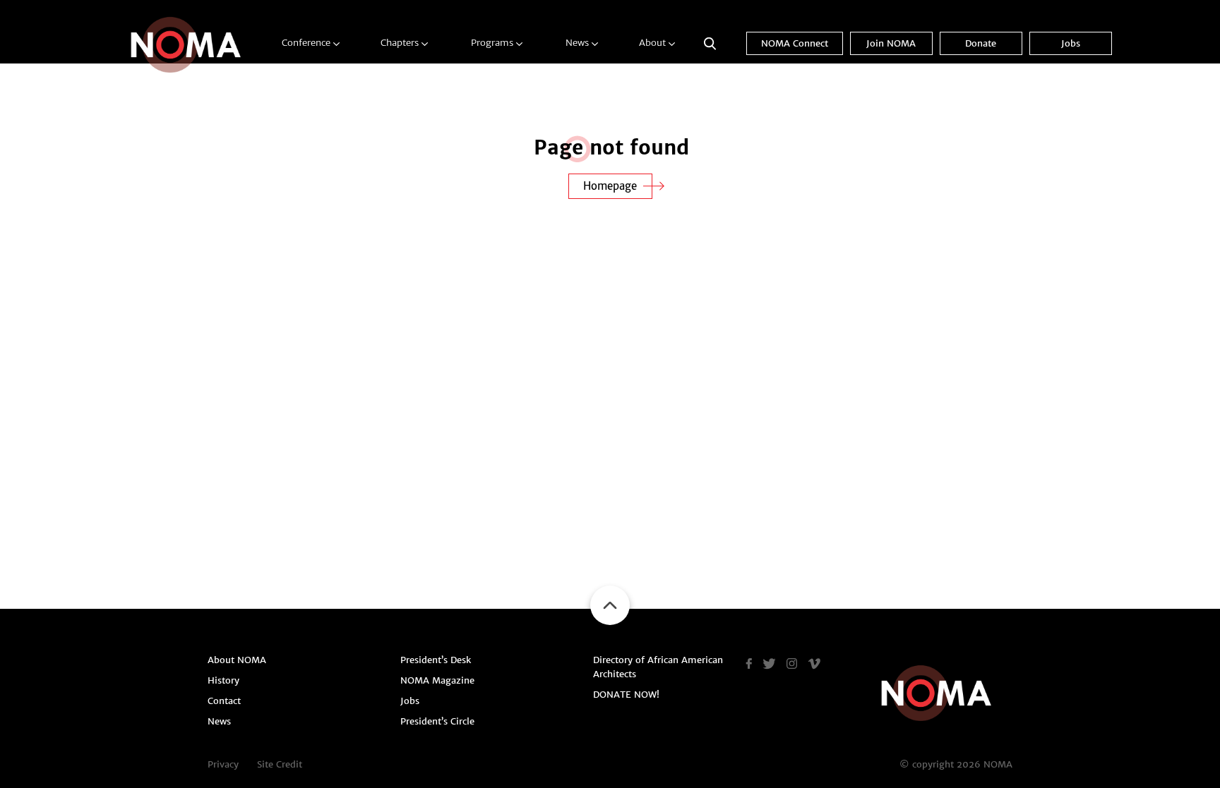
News (577, 43)
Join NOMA (891, 43)
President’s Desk (435, 660)
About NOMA (237, 660)
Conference (306, 43)
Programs (492, 43)
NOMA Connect (794, 43)
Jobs (1070, 43)
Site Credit (279, 764)
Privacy (223, 764)
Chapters (400, 43)
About (652, 43)
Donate (980, 43)
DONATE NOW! (626, 695)
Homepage (610, 186)
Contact (224, 701)
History (223, 680)
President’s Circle (437, 721)
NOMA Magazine (437, 680)
